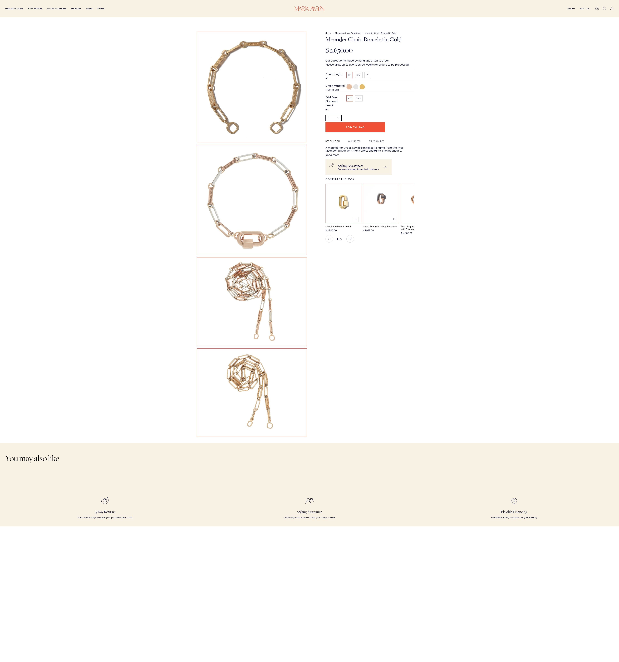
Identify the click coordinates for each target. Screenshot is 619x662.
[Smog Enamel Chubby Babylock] (381, 203)
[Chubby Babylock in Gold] (343, 203)
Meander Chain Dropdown (348, 33)
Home (328, 33)
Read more (332, 155)
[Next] (350, 239)
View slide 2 (341, 239)
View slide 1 (337, 239)
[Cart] (612, 8)
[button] (57, 8)
